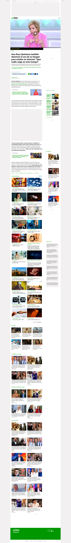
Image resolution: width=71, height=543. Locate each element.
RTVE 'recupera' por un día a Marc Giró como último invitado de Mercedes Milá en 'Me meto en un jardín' (18, 400)
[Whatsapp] (29, 74)
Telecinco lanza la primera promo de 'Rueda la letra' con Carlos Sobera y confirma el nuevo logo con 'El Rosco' (19, 493)
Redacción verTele (14, 77)
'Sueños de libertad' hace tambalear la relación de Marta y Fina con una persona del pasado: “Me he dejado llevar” (37, 347)
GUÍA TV (50, 90)
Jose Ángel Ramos (30, 369)
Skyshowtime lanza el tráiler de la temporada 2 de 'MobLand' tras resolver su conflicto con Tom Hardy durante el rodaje (26, 347)
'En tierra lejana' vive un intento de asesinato (49, 101)
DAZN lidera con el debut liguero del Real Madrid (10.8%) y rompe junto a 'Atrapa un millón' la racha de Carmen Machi (34, 382)
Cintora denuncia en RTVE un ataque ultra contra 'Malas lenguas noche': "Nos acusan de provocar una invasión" (53, 204)
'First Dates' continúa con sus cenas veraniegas (49, 106)
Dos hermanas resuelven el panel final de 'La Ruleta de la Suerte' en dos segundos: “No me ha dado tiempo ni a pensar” (16, 347)
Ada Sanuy (13, 451)
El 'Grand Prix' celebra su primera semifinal (49, 95)
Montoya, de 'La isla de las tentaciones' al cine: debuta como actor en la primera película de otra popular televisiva (33, 509)
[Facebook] (31, 74)
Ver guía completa (49, 117)
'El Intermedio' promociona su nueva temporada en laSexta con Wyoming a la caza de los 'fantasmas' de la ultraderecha (15, 335)
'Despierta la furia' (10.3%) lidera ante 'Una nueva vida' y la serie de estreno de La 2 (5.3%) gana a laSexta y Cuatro (19, 381)
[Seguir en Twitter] (47, 531)
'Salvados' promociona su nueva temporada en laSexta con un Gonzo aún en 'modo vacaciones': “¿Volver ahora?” (37, 335)
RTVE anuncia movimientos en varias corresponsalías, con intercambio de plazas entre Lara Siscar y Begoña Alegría (34, 415)
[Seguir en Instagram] (50, 531)
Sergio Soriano (14, 466)
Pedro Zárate (13, 369)
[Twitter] (35, 74)
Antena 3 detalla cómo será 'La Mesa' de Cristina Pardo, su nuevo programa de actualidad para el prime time (19, 414)
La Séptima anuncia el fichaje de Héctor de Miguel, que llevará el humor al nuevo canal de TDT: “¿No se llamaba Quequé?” (19, 479)
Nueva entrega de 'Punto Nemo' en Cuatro (49, 112)
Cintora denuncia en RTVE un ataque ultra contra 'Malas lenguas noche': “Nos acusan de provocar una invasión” (19, 463)
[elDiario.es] (16, 532)
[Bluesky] (33, 74)
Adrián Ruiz (13, 383)
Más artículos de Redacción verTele (18, 387)
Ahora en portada (15, 420)
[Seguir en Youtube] (51, 531)
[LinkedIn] (37, 74)
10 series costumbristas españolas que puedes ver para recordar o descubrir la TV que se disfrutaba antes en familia (34, 463)
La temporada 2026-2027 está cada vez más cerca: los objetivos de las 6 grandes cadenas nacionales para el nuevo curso (18, 366)
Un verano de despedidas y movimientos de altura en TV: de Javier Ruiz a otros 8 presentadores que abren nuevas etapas (34, 479)
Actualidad (17, 48)
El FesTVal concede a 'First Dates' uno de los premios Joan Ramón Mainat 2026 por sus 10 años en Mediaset (34, 399)
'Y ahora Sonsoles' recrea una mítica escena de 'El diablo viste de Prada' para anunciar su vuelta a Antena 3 (26, 335)
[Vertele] (16, 530)
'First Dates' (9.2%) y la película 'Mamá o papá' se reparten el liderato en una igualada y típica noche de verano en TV (52, 278)
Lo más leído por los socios (16, 354)
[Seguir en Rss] (53, 531)
